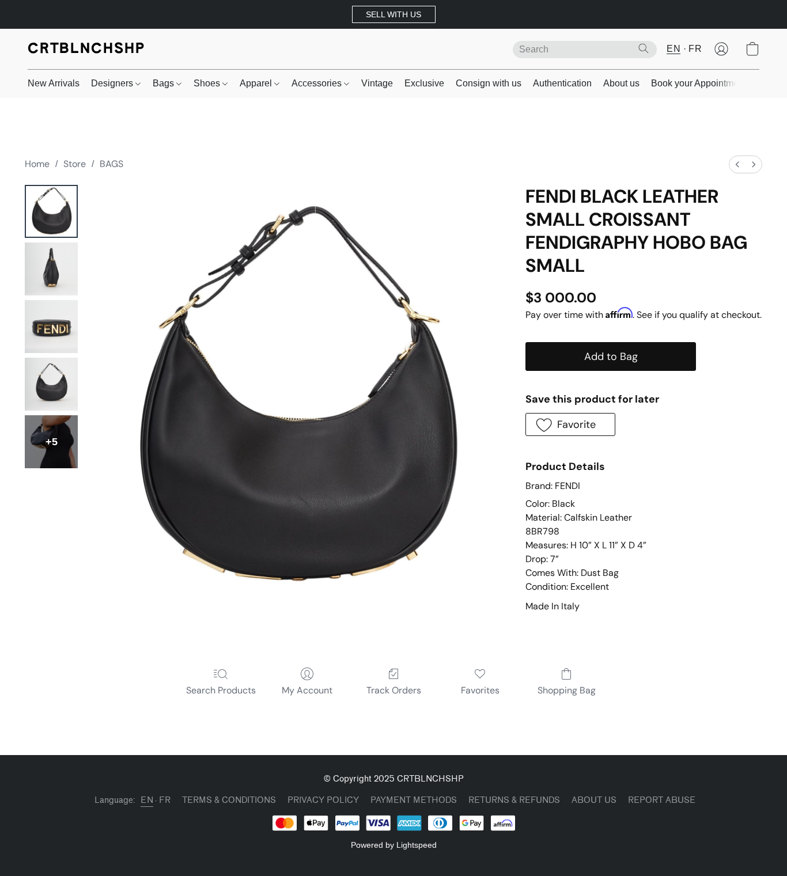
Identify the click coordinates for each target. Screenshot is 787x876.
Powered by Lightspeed (394, 845)
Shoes (208, 83)
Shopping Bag (567, 690)
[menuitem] (737, 164)
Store (74, 164)
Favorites (480, 690)
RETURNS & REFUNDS (514, 800)
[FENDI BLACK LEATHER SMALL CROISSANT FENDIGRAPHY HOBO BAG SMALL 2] (51, 326)
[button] (394, 14)
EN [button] (673, 49)
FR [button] (695, 49)
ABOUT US (594, 800)
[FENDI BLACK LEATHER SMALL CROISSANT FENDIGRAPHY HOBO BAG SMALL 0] (51, 211)
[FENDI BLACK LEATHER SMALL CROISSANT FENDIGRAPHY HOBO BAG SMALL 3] (51, 384)
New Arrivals (54, 83)
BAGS (111, 164)
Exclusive (424, 83)
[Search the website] (643, 48)
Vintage (377, 83)
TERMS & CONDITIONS (229, 800)
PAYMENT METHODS (413, 800)
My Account (307, 690)
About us (621, 83)
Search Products (221, 690)
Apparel (257, 83)
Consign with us (488, 83)
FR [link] (165, 800)
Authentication (562, 83)
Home (37, 164)
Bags (164, 83)
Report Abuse (661, 800)
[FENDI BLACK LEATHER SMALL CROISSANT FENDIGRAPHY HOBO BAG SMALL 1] (51, 268)
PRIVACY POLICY (323, 800)
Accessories (318, 83)
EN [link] (147, 800)
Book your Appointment (698, 83)
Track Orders (393, 690)
